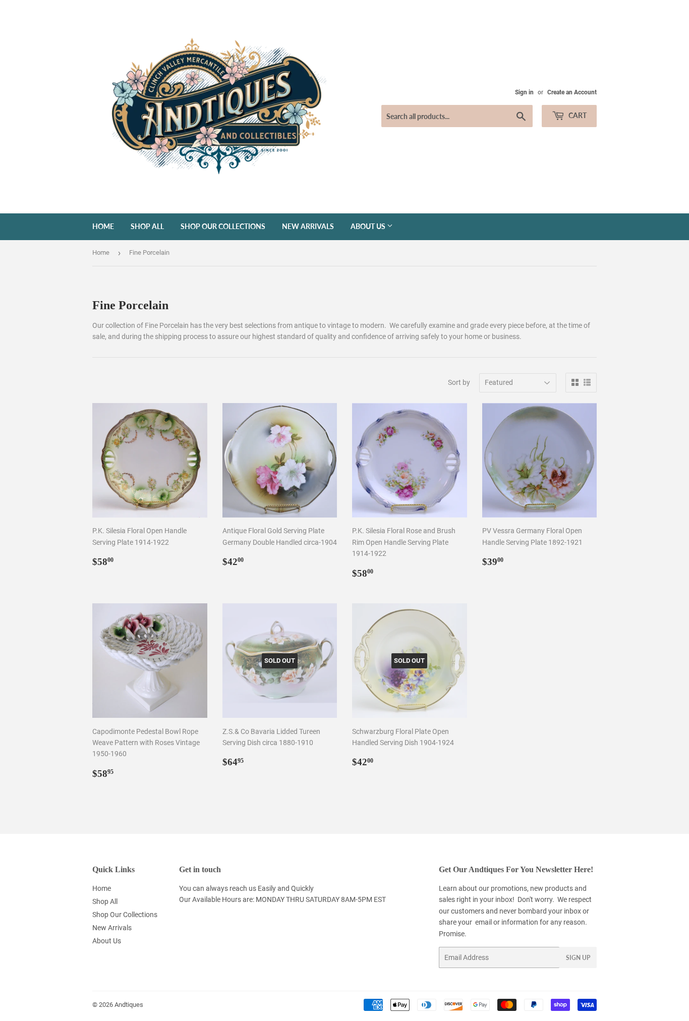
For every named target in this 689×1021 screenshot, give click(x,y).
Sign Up (578, 957)
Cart (577, 115)
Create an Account (572, 92)
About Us (369, 226)
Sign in (524, 92)
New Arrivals (308, 226)
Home (103, 226)
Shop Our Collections (223, 226)
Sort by (459, 382)
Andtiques (128, 1004)
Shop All (147, 226)
